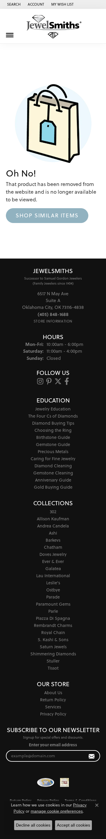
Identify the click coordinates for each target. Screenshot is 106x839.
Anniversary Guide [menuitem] (53, 480)
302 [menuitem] (53, 511)
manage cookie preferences (57, 811)
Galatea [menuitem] (53, 568)
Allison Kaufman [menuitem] (53, 519)
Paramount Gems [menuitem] (53, 604)
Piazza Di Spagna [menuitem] (53, 618)
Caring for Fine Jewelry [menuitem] (53, 458)
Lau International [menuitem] (53, 575)
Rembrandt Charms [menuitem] (53, 625)
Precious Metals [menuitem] (53, 451)
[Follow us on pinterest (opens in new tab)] (49, 381)
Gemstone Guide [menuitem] (53, 444)
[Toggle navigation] (9, 35)
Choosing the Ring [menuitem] (53, 430)
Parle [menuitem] (53, 611)
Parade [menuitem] (53, 597)
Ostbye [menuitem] (53, 590)
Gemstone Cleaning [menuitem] (53, 473)
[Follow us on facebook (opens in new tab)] (66, 381)
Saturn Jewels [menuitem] (53, 647)
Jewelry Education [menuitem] (53, 409)
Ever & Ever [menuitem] (53, 561)
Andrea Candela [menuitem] (53, 526)
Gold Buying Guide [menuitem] (53, 487)
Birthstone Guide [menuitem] (53, 437)
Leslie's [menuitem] (53, 583)
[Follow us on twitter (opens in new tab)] (58, 381)
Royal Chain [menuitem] (53, 632)
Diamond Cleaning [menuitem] (53, 466)
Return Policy (53, 700)
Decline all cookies (33, 825)
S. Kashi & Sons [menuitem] (53, 639)
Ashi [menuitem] (53, 533)
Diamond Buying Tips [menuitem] (53, 423)
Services (53, 707)
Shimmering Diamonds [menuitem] (53, 654)
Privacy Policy (53, 714)
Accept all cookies (73, 825)
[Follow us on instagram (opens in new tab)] (40, 381)
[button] (13, 4)
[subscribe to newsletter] (92, 756)
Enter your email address (53, 744)
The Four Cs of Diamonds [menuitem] (53, 416)
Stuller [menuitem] (53, 661)
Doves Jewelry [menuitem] (53, 554)
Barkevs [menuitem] (53, 540)
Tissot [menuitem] (53, 668)
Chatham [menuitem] (53, 547)
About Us (53, 692)
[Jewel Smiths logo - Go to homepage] (53, 26)
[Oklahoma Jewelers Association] (64, 782)
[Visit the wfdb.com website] (45, 782)
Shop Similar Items (47, 215)
